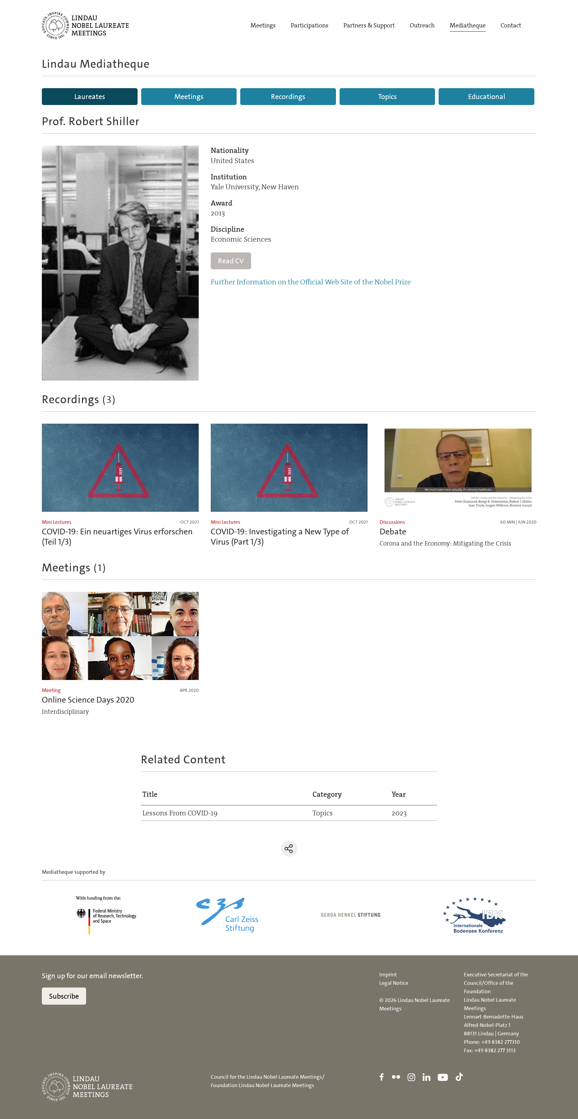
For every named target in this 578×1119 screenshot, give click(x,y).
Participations (309, 25)
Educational (486, 96)
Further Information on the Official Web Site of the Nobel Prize (311, 282)
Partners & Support (369, 25)
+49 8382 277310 (500, 1042)
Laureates (89, 96)
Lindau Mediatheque (96, 64)
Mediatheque (468, 25)
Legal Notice (393, 983)
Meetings (263, 25)
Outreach (422, 25)
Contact (511, 25)
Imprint (388, 974)
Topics (387, 96)
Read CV (231, 261)
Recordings (288, 96)
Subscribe (64, 996)
